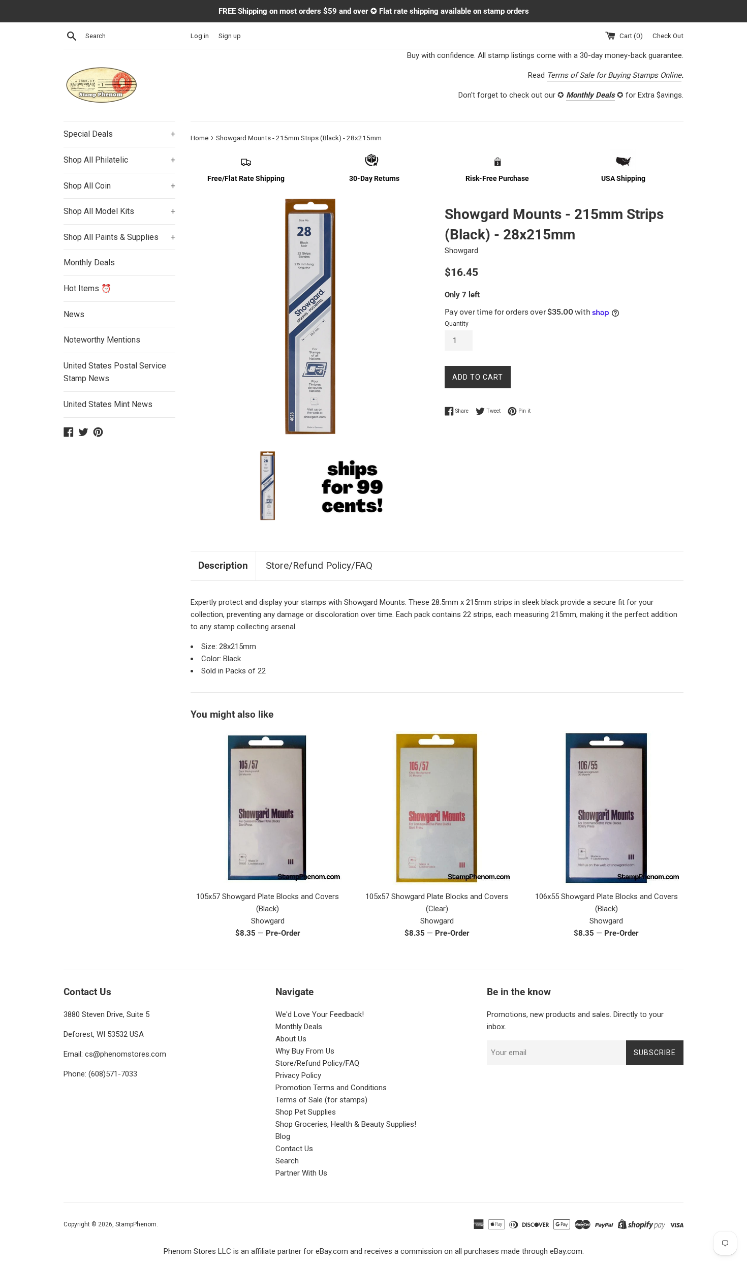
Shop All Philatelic (119, 160)
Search (287, 1160)
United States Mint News (108, 404)
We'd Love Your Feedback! (319, 1014)
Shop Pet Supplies (305, 1112)
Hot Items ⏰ (87, 288)
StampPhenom (136, 1224)
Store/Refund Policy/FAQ (319, 565)
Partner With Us (301, 1173)
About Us (290, 1038)
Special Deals (119, 134)
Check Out (667, 36)
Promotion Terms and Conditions (331, 1087)
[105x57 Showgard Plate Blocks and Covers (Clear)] (437, 808)
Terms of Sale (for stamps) (321, 1099)
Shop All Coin (119, 186)
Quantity (457, 323)
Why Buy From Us (304, 1051)
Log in (200, 36)
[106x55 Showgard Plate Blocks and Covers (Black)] (606, 808)
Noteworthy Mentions (102, 340)
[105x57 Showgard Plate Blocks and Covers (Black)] (268, 808)
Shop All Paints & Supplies (119, 237)
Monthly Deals (89, 262)
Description (223, 565)
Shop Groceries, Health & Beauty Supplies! (345, 1124)
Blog (282, 1136)
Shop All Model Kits (119, 211)
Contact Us (294, 1148)
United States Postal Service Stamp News (115, 372)
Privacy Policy (298, 1075)
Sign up (230, 36)
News (74, 314)
